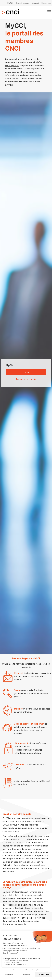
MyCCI (10, 3)
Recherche (46, 3)
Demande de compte (26, 379)
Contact (35, 3)
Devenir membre (23, 3)
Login (26, 372)
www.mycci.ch (12, 65)
